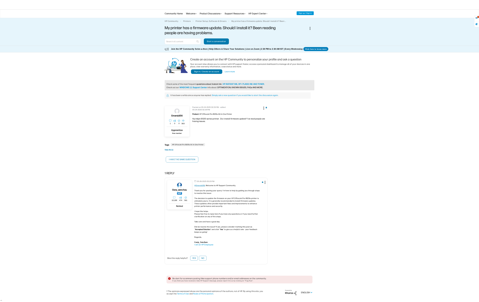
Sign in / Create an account (206, 71)
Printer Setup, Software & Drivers (211, 21)
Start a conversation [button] (216, 41)
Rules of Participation (203, 294)
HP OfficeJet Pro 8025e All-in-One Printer (188, 145)
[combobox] (183, 41)
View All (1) (169, 150)
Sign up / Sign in (305, 13)
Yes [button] (194, 258)
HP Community (171, 21)
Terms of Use (183, 294)
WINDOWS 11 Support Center (193, 87)
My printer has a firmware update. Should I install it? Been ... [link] (258, 21)
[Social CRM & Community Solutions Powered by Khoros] (290, 292)
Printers (187, 21)
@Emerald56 (199, 185)
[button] (263, 107)
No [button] (202, 258)
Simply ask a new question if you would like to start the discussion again (245, 95)
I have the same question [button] (182, 159)
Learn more (230, 71)
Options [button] (311, 28)
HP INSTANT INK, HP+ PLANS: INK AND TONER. (244, 84)
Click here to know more (316, 49)
